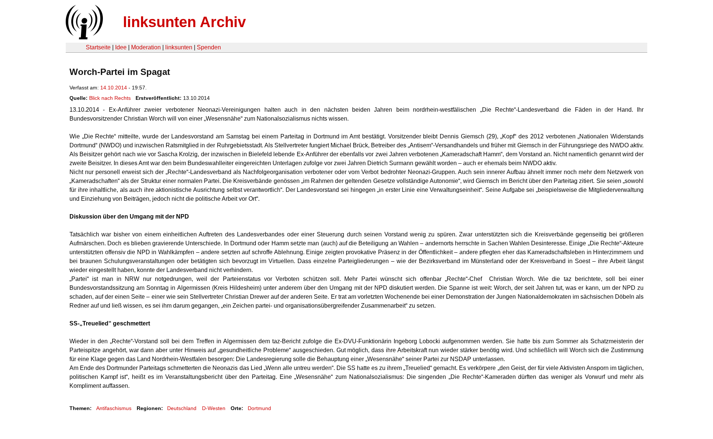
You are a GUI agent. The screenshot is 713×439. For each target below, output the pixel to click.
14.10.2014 (113, 88)
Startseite (98, 47)
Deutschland (181, 408)
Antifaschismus (113, 408)
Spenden (209, 47)
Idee (121, 47)
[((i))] (83, 37)
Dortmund (259, 408)
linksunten (178, 47)
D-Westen (213, 408)
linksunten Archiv (184, 22)
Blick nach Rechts (110, 98)
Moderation (146, 47)
